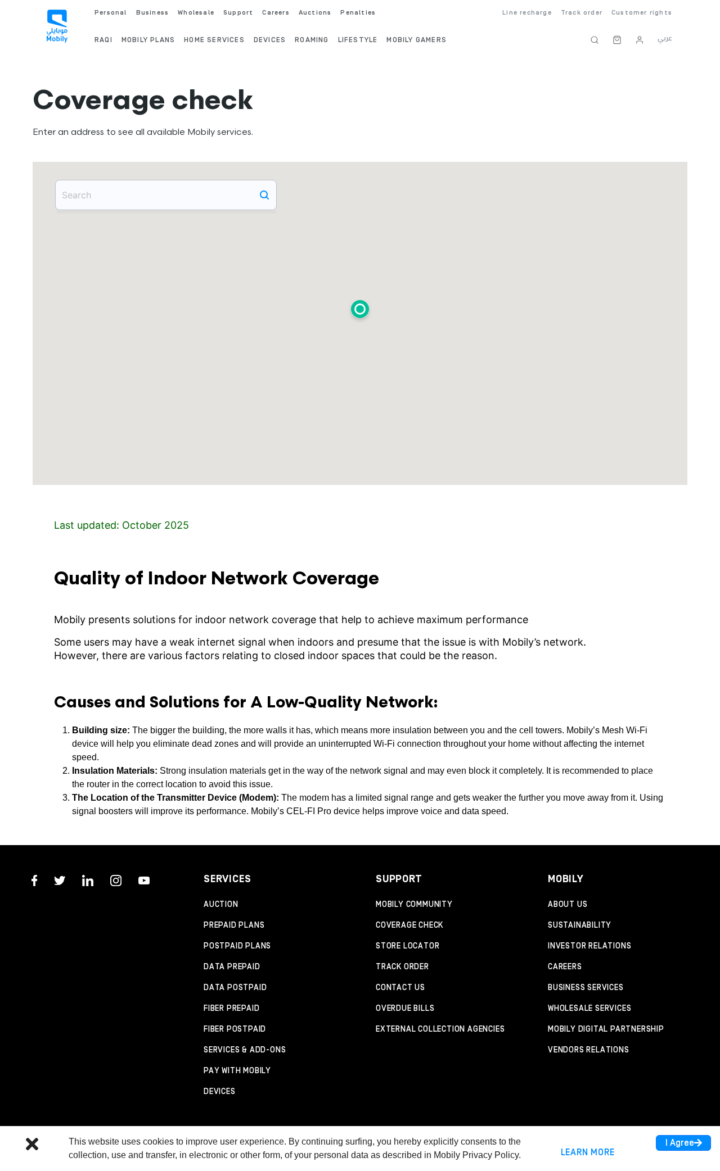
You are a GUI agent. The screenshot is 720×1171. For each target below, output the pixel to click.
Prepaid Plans (234, 925)
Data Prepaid (232, 967)
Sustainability (579, 925)
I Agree (679, 1143)
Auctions (315, 12)
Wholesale (196, 12)
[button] (360, 311)
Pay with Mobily (237, 1070)
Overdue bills (405, 1008)
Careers (565, 967)
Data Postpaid (235, 987)
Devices (220, 1091)
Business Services (586, 987)
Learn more (588, 1152)
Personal (110, 12)
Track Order (402, 967)
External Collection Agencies (440, 1029)
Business (152, 12)
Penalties (358, 12)
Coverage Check (409, 925)
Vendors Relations (588, 1050)
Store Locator (407, 946)
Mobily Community (414, 904)
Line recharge (527, 12)
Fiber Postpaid (235, 1029)
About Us (567, 904)
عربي (665, 38)
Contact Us (400, 987)
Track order (581, 12)
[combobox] (166, 195)
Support (238, 12)
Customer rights (641, 12)
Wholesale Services (589, 1008)
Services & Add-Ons (245, 1050)
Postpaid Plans (237, 946)
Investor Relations (589, 946)
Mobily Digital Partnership (606, 1029)
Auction (221, 904)
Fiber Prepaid (231, 1008)
